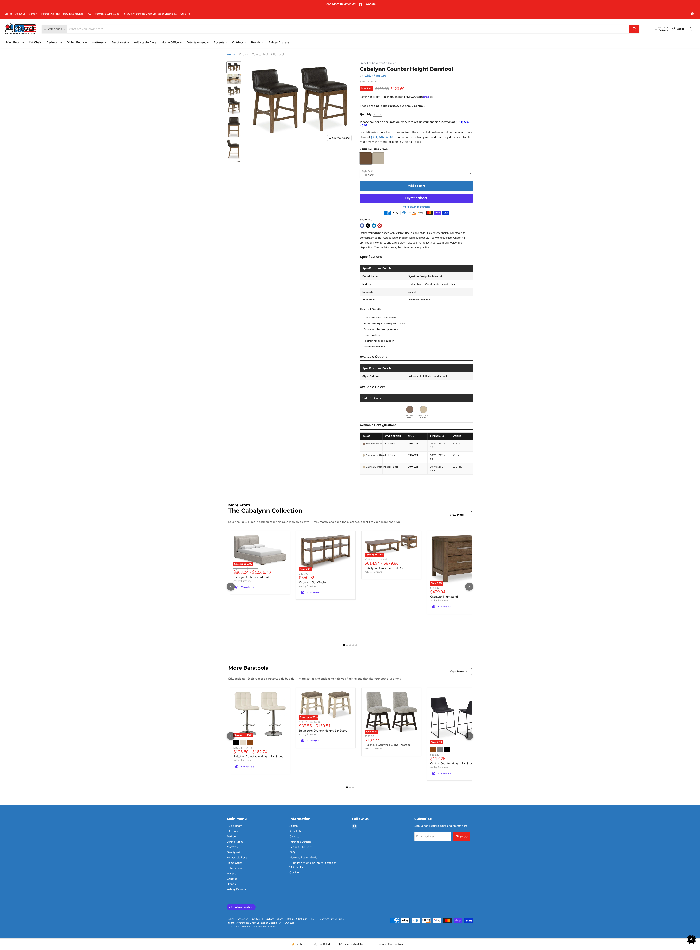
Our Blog (185, 14)
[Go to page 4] (353, 645)
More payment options (416, 206)
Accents (219, 42)
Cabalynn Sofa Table (312, 582)
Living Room (13, 42)
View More (457, 514)
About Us (20, 14)
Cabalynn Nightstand (444, 597)
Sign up (462, 836)
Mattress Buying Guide (107, 14)
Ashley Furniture (375, 76)
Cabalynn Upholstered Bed (251, 577)
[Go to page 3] (350, 645)
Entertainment (196, 42)
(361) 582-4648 (382, 137)
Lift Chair (35, 42)
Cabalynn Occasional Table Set (385, 568)
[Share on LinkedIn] (374, 225)
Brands (256, 42)
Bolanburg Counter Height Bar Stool (323, 731)
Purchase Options (50, 14)
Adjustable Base (145, 42)
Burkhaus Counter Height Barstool (387, 745)
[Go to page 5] (356, 645)
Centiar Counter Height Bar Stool (452, 763)
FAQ (89, 14)
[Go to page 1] (344, 645)
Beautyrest (119, 42)
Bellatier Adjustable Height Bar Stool (258, 757)
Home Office (171, 42)
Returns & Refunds (73, 14)
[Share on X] (368, 225)
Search (8, 14)
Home (231, 54)
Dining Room (76, 42)
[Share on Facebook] (362, 225)
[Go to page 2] (347, 645)
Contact (33, 14)
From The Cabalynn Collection (378, 63)
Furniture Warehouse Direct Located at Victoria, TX (150, 14)
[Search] (634, 29)
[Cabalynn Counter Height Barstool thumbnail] (234, 67)
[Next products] (469, 587)
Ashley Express (278, 42)
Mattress (98, 42)
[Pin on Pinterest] (379, 225)
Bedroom (53, 42)
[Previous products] (231, 587)
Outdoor (238, 42)
